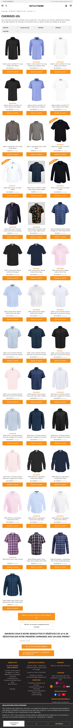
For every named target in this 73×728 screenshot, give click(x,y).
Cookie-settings (36, 694)
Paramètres (59, 723)
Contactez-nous (12, 678)
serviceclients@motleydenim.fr (62, 1)
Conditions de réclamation (36, 691)
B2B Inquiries (12, 684)
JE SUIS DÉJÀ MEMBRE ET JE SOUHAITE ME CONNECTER (36, 653)
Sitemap (12, 689)
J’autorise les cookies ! (14, 723)
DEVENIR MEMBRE (12, 665)
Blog (12, 682)
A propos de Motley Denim (12, 680)
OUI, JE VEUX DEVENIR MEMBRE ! (37, 646)
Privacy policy (36, 692)
